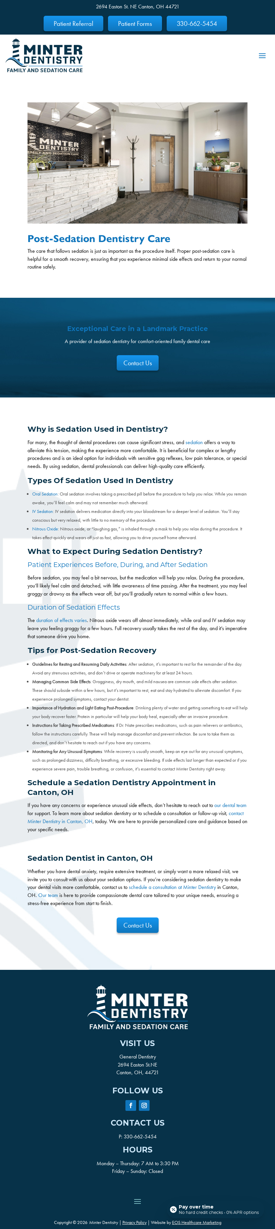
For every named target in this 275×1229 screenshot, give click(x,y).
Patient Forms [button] (135, 23)
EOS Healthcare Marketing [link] (196, 1222)
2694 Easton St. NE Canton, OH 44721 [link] (137, 6)
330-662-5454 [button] (197, 23)
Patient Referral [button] (73, 23)
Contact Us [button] (137, 363)
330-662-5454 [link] (140, 1136)
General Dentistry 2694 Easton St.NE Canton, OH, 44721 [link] (137, 1064)
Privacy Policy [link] (134, 1222)
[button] (262, 55)
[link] (43, 55)
